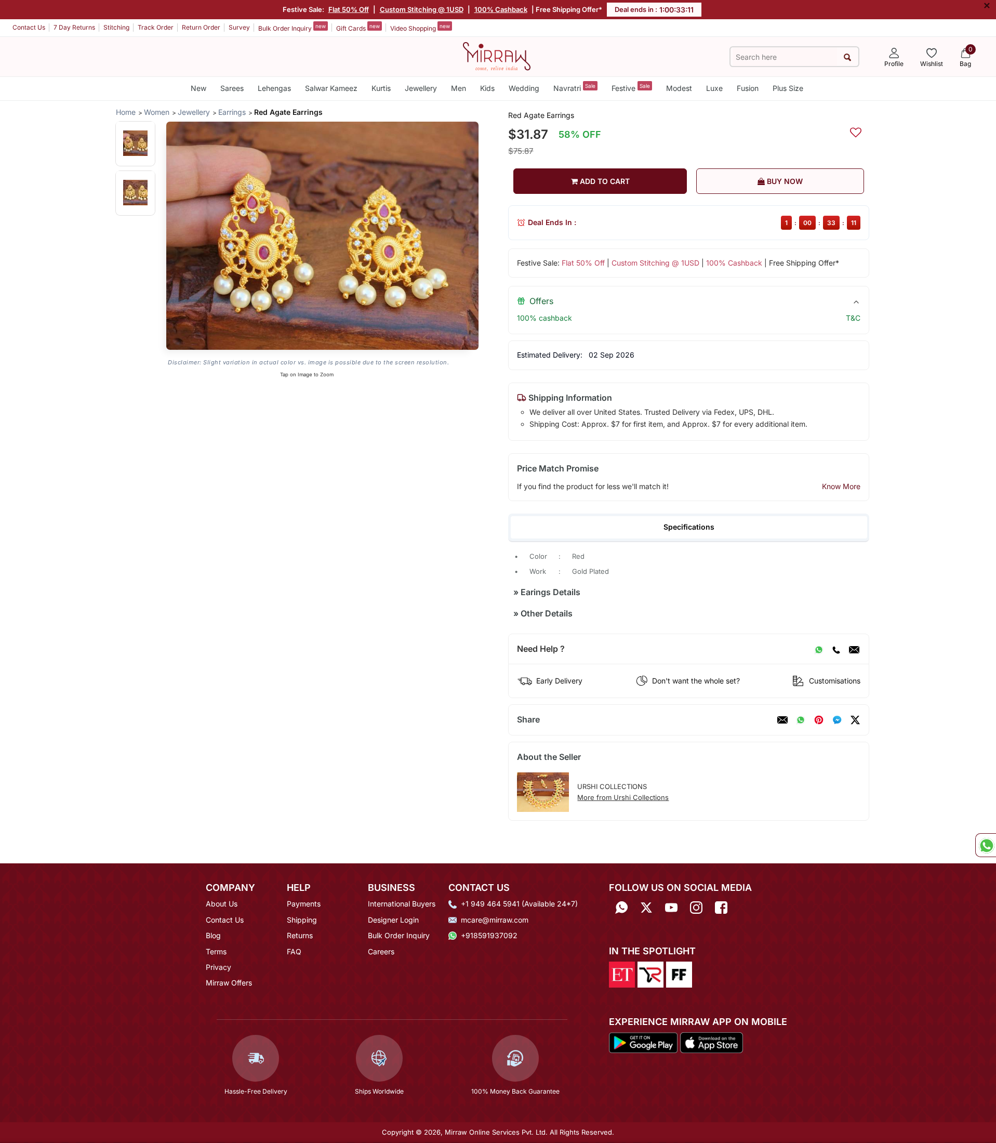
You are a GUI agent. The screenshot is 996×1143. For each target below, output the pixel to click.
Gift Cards (358, 27)
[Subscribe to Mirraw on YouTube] (671, 907)
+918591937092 (489, 935)
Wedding (524, 88)
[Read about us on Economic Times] (622, 973)
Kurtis (381, 88)
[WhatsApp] (819, 649)
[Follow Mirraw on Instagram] (696, 907)
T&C (853, 317)
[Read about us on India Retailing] (650, 973)
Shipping (302, 919)
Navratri (574, 88)
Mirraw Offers (229, 982)
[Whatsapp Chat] (985, 845)
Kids (487, 88)
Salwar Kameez (331, 88)
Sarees (232, 88)
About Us (221, 903)
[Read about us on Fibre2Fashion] (679, 973)
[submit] (847, 57)
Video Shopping (420, 27)
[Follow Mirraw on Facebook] (721, 907)
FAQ (294, 951)
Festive (631, 88)
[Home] (496, 55)
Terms (216, 951)
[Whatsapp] (621, 907)
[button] (135, 143)
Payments (304, 903)
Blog (213, 935)
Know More (841, 486)
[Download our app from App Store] (711, 1042)
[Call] (836, 649)
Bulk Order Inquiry (292, 27)
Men (458, 88)
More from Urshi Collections (623, 797)
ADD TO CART (604, 181)
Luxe (714, 88)
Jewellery (421, 88)
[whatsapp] (800, 720)
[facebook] (837, 720)
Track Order (156, 27)
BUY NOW (784, 181)
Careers (381, 951)
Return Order (201, 27)
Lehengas (274, 88)
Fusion (748, 88)
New (198, 88)
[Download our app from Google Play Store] (643, 1042)
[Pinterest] (819, 720)
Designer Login (393, 919)
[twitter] (855, 720)
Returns (300, 935)
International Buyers (401, 903)
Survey (239, 27)
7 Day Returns (74, 27)
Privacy (218, 967)
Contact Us (28, 27)
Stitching (116, 27)
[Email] (854, 649)
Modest (679, 88)
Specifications (688, 526)
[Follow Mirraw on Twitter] (646, 907)
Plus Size (788, 88)
